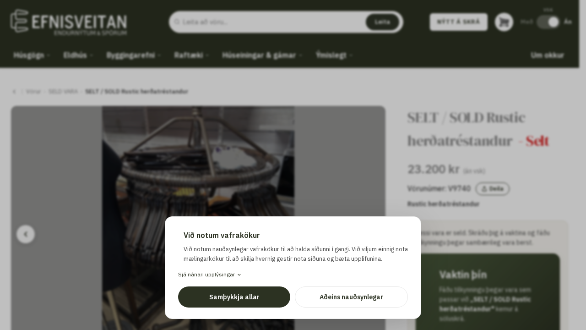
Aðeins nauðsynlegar (351, 297)
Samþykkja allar (234, 297)
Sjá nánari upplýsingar (206, 274)
